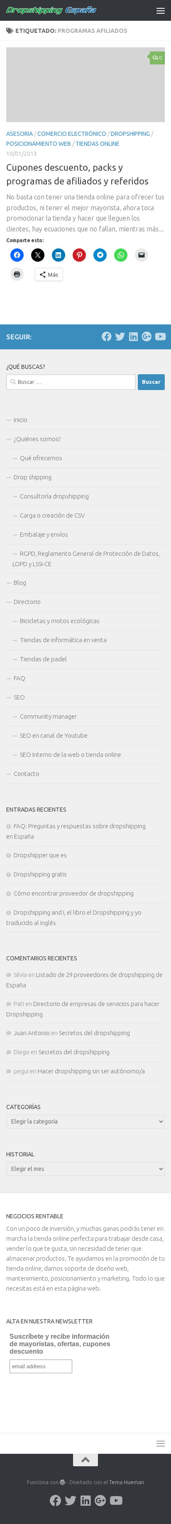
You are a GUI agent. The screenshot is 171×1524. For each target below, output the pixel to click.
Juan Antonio (32, 1032)
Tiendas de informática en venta (63, 639)
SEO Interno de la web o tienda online (70, 754)
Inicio (20, 419)
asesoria (19, 133)
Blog (20, 582)
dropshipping (130, 133)
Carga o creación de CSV (52, 515)
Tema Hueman (126, 1482)
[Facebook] (107, 336)
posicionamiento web (38, 143)
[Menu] (160, 10)
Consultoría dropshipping (54, 496)
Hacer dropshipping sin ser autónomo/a (91, 1071)
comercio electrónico (71, 133)
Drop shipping (32, 477)
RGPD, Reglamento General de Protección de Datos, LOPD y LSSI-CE (86, 558)
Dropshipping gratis (40, 874)
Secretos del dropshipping (94, 1032)
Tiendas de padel (43, 659)
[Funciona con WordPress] (62, 1482)
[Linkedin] (133, 336)
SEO (19, 697)
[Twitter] (120, 336)
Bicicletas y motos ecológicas (60, 620)
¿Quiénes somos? (37, 438)
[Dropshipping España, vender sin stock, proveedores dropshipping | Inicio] (67, 10)
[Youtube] (160, 336)
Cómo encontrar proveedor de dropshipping (74, 893)
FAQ (19, 678)
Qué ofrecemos (41, 457)
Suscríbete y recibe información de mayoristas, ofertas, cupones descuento (60, 1344)
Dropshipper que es (40, 855)
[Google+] (146, 336)
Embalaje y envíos (44, 534)
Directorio (27, 601)
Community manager (48, 716)
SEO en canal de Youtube (54, 735)
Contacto (26, 773)
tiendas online (98, 143)
